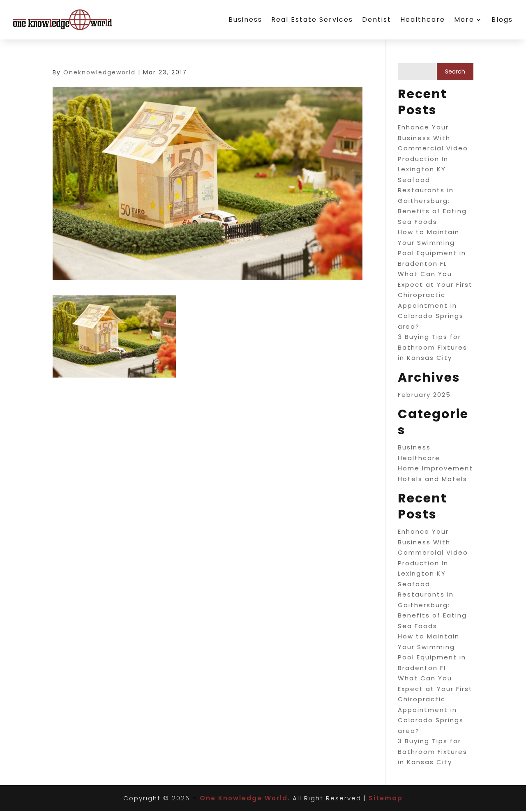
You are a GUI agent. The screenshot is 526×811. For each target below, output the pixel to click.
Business (245, 19)
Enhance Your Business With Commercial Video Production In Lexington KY (433, 148)
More (464, 19)
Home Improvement (435, 468)
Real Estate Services (312, 19)
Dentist (376, 19)
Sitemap (386, 798)
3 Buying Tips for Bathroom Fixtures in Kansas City (432, 347)
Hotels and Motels (432, 479)
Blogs (502, 19)
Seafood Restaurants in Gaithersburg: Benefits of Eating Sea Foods (432, 200)
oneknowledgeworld (99, 72)
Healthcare (422, 19)
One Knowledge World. (245, 798)
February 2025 (424, 394)
